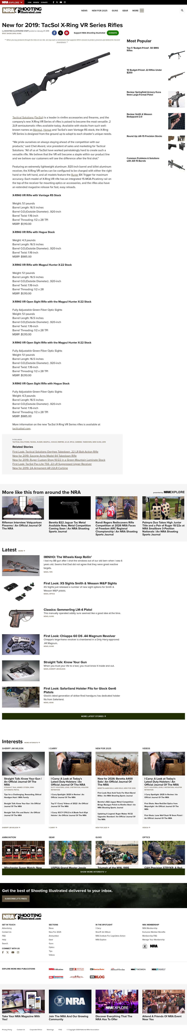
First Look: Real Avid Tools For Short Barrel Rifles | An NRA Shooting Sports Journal (117, 794)
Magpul (37, 130)
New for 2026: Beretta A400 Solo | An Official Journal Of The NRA (115, 782)
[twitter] (60, 31)
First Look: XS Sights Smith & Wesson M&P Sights (80, 583)
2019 (104, 442)
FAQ (4, 935)
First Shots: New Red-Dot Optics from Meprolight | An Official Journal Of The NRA (161, 806)
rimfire (61, 442)
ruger (40, 442)
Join (29, 2)
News (84, 10)
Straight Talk (10, 787)
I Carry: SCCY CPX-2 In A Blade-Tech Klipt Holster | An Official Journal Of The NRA (69, 814)
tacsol (33, 442)
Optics (52, 594)
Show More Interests (108, 871)
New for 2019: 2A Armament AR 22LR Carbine (40, 468)
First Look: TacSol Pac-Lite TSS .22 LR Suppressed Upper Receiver (52, 464)
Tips (50, 572)
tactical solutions (20, 442)
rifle (72, 442)
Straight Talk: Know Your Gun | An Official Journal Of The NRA (23, 782)
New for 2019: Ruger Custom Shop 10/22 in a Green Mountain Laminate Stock (58, 460)
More (20, 551)
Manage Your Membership (153, 939)
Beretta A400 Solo (106, 788)
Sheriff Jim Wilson (57, 669)
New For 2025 (99, 10)
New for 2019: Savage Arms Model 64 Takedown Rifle (44, 456)
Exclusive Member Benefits (153, 932)
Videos (146, 748)
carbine (78, 442)
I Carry (53, 748)
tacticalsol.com (21, 428)
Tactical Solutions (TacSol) (27, 117)
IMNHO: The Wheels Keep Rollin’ (68, 557)
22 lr (67, 442)
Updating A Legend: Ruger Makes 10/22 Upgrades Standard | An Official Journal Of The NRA (116, 816)
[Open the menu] (141, 10)
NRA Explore (101, 939)
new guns (97, 442)
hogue (54, 442)
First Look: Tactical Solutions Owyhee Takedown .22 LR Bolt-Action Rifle (55, 452)
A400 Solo (118, 788)
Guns (115, 10)
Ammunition (9, 837)
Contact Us (6, 932)
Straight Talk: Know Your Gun (65, 662)
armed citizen (23, 787)
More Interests (31, 742)
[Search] (182, 10)
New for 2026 (130, 788)
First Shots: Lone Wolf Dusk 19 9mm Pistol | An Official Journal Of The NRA (163, 817)
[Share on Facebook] (54, 31)
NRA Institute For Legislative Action (110, 935)
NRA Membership (149, 928)
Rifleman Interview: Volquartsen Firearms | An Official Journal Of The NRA (22, 525)
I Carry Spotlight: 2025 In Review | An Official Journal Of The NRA (67, 796)
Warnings (50, 1029)
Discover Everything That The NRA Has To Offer (114, 1017)
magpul (46, 442)
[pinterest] (67, 31)
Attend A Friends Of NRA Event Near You (162, 1017)
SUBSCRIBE (16, 898)
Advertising (7, 928)
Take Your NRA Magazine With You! (21, 1017)
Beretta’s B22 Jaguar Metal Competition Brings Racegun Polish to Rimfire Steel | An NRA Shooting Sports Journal (117, 804)
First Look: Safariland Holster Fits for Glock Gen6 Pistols (80, 690)
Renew (36, 2)
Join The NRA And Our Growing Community (68, 1017)
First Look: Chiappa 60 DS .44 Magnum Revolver (79, 635)
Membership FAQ (149, 935)
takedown (87, 442)
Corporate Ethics (36, 1029)
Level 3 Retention (72, 787)
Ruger (74, 175)
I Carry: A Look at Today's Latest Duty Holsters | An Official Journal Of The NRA (68, 782)
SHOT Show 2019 (9, 33)
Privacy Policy (7, 1029)
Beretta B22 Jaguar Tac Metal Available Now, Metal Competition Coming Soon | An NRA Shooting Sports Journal (70, 527)
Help (4, 939)
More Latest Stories (104, 716)
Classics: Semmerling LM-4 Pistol (68, 609)
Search (5, 943)
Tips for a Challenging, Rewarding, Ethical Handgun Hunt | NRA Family (22, 796)
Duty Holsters (57, 787)
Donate (44, 2)
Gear (125, 10)
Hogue (47, 130)
